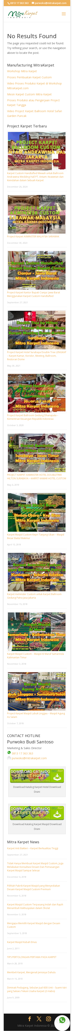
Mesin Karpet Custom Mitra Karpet (29, 94)
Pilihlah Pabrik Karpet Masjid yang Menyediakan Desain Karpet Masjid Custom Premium (33, 887)
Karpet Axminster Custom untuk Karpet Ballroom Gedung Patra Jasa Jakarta (34, 595)
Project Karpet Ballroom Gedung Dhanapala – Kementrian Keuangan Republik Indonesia (32, 417)
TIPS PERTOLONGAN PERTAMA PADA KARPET (31, 957)
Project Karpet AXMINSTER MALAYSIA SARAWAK (33, 236)
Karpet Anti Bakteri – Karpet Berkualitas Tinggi (32, 848)
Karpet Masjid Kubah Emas (22, 942)
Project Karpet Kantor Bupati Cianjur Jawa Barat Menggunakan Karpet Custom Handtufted (33, 294)
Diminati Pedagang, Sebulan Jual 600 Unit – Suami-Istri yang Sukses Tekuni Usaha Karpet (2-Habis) (37, 989)
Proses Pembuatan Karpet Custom (29, 77)
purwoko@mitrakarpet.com (29, 758)
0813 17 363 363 (22, 753)
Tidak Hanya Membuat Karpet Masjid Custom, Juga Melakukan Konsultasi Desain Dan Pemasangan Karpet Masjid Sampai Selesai (35, 867)
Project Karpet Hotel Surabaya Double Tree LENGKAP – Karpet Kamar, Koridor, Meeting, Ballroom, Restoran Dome (36, 356)
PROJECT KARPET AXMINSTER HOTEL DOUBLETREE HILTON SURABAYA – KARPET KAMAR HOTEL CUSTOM (36, 476)
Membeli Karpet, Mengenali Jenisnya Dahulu (31, 972)
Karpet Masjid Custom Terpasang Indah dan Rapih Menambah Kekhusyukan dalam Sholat (35, 906)
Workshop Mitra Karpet (22, 71)
